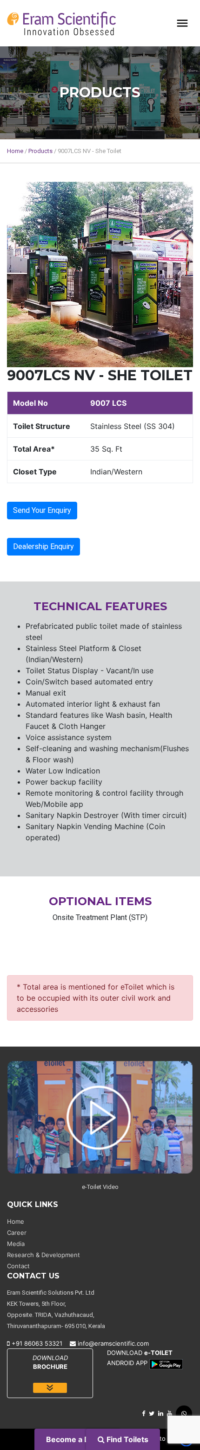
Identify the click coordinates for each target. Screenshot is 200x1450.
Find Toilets (126, 1439)
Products (40, 150)
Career (17, 1232)
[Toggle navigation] (182, 23)
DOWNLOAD (50, 1362)
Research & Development (43, 1254)
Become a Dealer (77, 1439)
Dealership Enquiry (43, 546)
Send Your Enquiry (42, 510)
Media (16, 1243)
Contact (18, 1266)
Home (15, 150)
